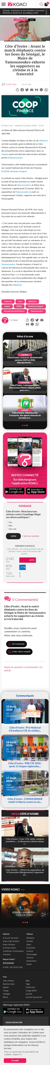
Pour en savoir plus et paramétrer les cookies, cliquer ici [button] (21, 1053)
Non (10, 526)
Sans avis (12, 529)
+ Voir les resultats (30, 536)
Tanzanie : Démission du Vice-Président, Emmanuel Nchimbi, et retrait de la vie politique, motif (23, 11)
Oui (10, 522)
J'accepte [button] (15, 1060)
